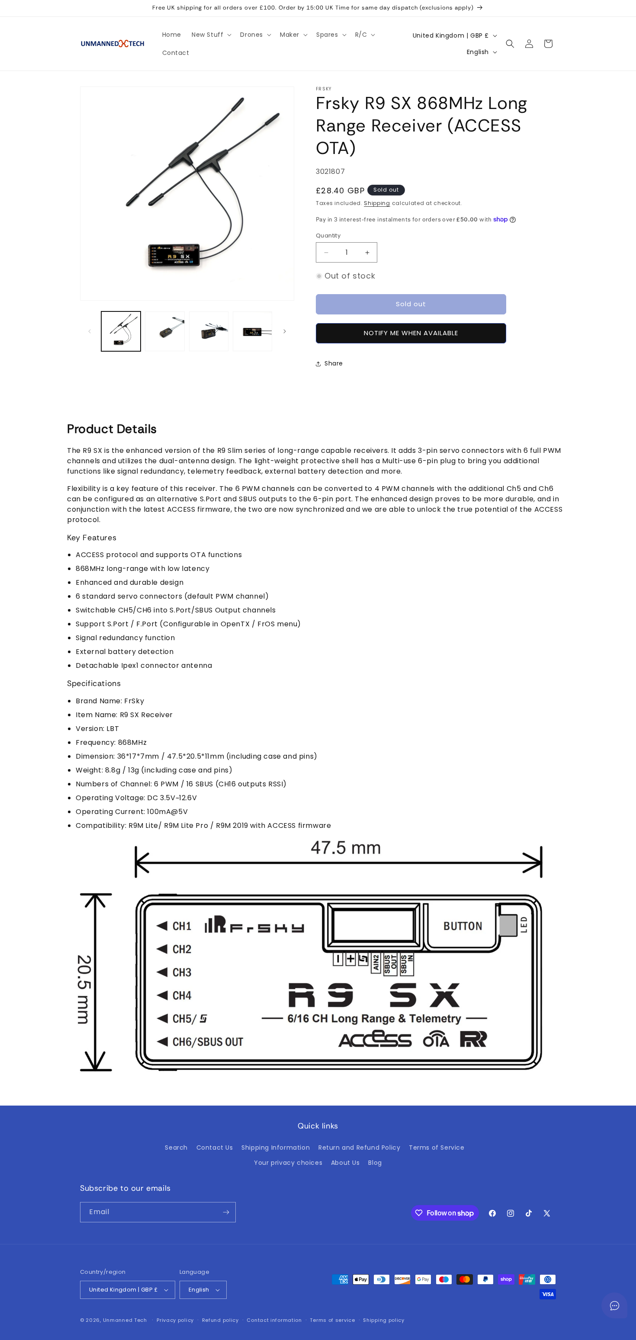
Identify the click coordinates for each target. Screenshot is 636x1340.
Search (176, 1147)
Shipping (377, 203)
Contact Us (214, 1147)
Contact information (274, 1320)
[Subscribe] (225, 1212)
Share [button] (333, 363)
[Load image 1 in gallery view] (121, 331)
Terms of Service (437, 1147)
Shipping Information (275, 1147)
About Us (345, 1162)
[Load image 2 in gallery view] (164, 331)
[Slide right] (284, 331)
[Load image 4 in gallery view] (252, 331)
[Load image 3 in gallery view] (208, 331)
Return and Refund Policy (359, 1147)
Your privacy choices (288, 1162)
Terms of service (332, 1320)
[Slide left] (89, 331)
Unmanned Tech (125, 1320)
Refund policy (220, 1320)
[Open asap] (614, 1305)
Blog (375, 1162)
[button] (210, 35)
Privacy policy (175, 1320)
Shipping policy (384, 1320)
